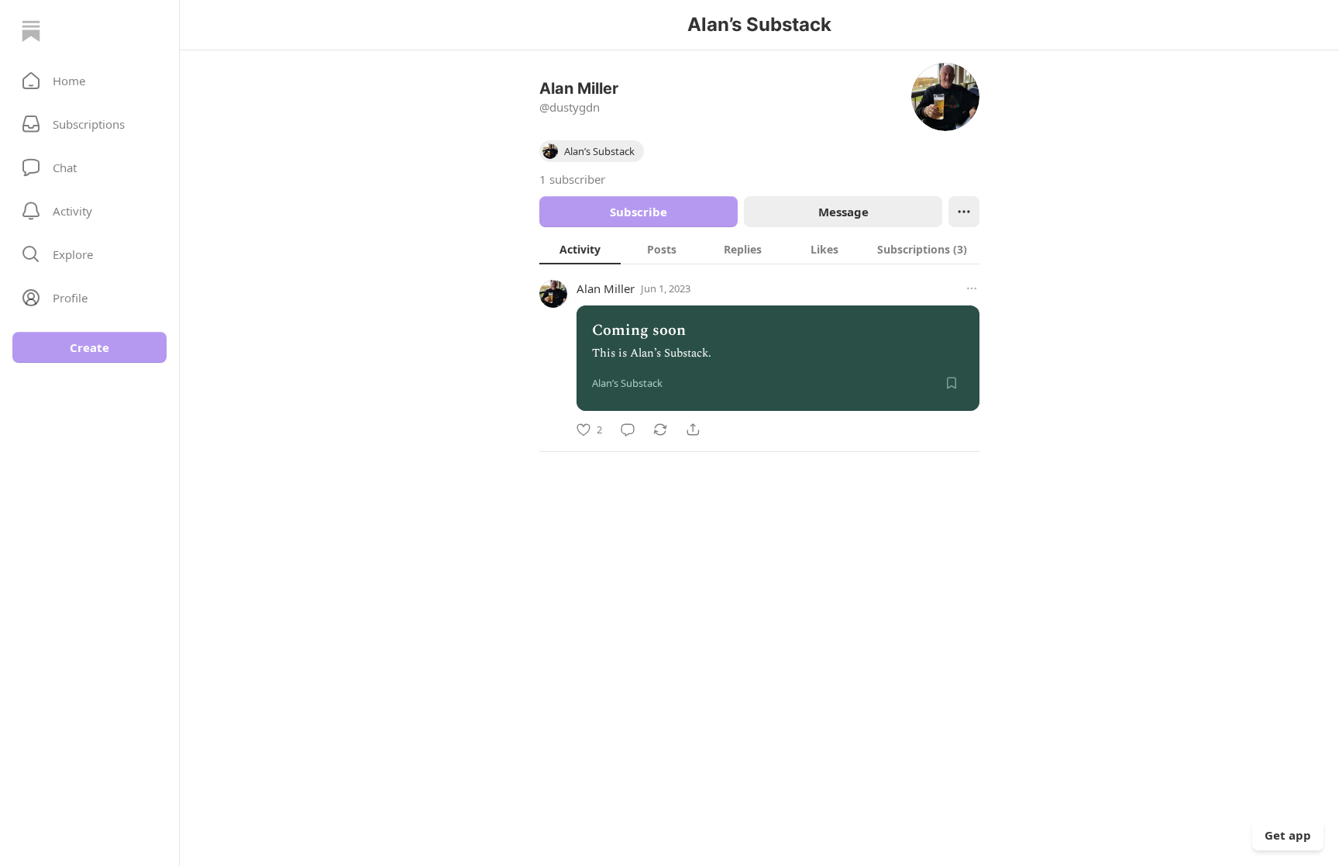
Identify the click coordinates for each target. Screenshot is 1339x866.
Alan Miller (606, 288)
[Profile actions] (963, 211)
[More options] (971, 288)
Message (843, 211)
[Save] (951, 383)
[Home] (31, 31)
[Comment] (627, 429)
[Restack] (660, 429)
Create (89, 347)
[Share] (693, 429)
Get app (1288, 835)
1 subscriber (572, 179)
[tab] (580, 248)
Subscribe (638, 211)
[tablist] (759, 248)
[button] (89, 80)
